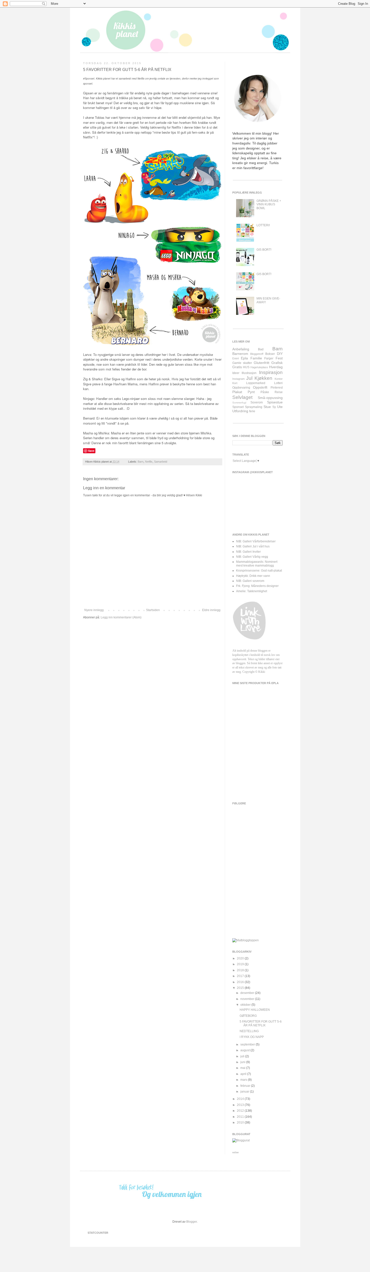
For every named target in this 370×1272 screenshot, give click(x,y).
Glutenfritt (261, 363)
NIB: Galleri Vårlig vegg (252, 556)
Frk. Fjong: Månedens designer (257, 586)
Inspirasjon (271, 372)
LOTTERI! (263, 225)
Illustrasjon (249, 373)
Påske (265, 392)
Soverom (256, 402)
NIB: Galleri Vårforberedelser (256, 541)
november (247, 999)
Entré (235, 358)
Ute (280, 407)
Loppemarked (255, 383)
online (235, 1152)
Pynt (251, 392)
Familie (256, 358)
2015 (241, 988)
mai (243, 1068)
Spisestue (275, 402)
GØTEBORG (248, 1016)
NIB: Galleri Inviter (248, 551)
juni (243, 1062)
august (245, 1050)
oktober (245, 1004)
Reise (279, 392)
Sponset (238, 407)
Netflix (149, 461)
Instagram (238, 378)
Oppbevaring (241, 387)
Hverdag (276, 367)
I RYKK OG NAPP (252, 1037)
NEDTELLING (249, 1031)
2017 (241, 976)
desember (247, 993)
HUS (246, 367)
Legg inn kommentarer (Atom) (121, 617)
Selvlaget (242, 397)
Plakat (237, 392)
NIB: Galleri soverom (250, 581)
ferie (252, 411)
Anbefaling (240, 349)
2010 (241, 1122)
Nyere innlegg (94, 610)
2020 (241, 958)
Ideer (235, 373)
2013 (241, 1105)
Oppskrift (260, 387)
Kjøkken (263, 378)
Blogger (191, 1221)
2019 (241, 964)
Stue (267, 407)
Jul (249, 378)
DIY (280, 354)
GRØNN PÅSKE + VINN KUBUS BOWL (268, 204)
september (248, 1044)
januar (245, 1091)
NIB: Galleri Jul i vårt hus (253, 546)
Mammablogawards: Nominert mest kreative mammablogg (256, 563)
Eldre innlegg (211, 610)
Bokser (270, 354)
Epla (244, 358)
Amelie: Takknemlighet (251, 591)
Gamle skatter (242, 363)
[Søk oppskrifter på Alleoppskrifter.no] (245, 940)
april (243, 1074)
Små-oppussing (270, 398)
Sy (274, 407)
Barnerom (240, 354)
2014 (241, 1099)
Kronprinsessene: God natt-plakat (259, 570)
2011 (241, 1116)
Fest (279, 358)
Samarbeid (160, 461)
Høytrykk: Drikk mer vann (253, 576)
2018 (241, 970)
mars (244, 1079)
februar (245, 1086)
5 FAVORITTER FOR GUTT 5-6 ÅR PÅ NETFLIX (261, 1023)
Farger (268, 358)
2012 (241, 1110)
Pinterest (277, 387)
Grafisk (277, 363)
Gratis (237, 367)
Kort (234, 383)
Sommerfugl (239, 402)
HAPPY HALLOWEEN (255, 1010)
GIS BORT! (263, 249)
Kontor (279, 378)
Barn (140, 461)
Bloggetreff (256, 353)
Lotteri (278, 383)
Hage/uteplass (259, 367)
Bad (261, 349)
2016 (241, 982)
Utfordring (240, 411)
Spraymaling (253, 407)
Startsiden (153, 610)
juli (242, 1056)
